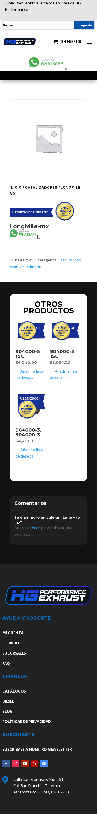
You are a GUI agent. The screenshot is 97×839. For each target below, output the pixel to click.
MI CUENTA (13, 632)
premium (17, 266)
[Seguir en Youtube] (25, 763)
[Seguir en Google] (44, 763)
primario (34, 266)
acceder (33, 527)
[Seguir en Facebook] (6, 763)
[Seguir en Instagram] (15, 763)
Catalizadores (41, 187)
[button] (12, 252)
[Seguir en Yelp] (34, 763)
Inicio (16, 187)
